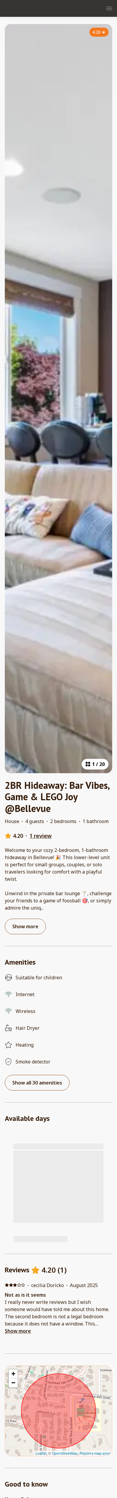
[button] (13, 1373)
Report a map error (95, 1453)
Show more (18, 1331)
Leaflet (40, 1453)
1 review (40, 835)
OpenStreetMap (65, 1453)
